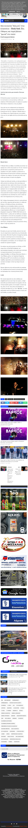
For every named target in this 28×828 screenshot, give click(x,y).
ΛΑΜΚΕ (2, 733)
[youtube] (16, 824)
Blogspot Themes (23, 826)
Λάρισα (7, 733)
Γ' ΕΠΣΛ (3, 710)
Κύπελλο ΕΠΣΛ (20, 731)
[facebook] (11, 824)
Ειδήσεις (15, 718)
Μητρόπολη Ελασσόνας (16, 733)
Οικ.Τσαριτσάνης (19, 736)
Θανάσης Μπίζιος (5, 728)
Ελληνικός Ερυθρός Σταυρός (8, 723)
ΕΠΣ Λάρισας (8, 718)
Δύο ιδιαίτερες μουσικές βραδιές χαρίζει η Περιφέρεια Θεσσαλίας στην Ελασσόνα (12, 442)
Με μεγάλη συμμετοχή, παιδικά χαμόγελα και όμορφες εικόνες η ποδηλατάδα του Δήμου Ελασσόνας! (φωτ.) (17, 682)
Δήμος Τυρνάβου (5, 715)
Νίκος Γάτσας (10, 736)
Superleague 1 (15, 700)
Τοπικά (10, 741)
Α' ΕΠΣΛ (9, 705)
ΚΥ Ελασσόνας (4, 731)
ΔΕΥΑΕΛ (21, 710)
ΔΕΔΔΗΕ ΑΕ (15, 710)
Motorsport (8, 700)
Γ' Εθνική (8, 710)
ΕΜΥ (2, 718)
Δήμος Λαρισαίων (16, 713)
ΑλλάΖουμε (16, 708)
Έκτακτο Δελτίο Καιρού (15, 702)
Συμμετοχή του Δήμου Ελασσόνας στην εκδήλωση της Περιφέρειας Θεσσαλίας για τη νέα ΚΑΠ (12, 460)
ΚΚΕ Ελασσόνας (15, 728)
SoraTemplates (9, 826)
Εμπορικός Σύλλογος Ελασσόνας (9, 726)
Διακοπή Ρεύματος (21, 715)
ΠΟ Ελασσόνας (4, 739)
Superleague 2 (4, 702)
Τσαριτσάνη (16, 741)
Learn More (12, 11)
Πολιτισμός (4, 741)
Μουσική (11, 399)
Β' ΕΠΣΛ (22, 708)
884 (6, 399)
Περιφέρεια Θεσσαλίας (19, 399)
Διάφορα (13, 715)
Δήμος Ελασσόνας (5, 713)
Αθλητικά (9, 708)
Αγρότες (3, 708)
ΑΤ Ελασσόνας (19, 705)
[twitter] (14, 824)
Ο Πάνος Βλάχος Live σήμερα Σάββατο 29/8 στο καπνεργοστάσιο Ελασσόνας (11, 423)
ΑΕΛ (14, 705)
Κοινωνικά (12, 731)
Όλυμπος (3, 705)
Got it (18, 11)
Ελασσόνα (20, 718)
